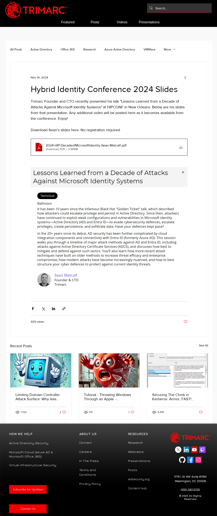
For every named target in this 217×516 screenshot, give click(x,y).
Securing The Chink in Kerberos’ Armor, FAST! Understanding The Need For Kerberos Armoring (176, 397)
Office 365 (68, 49)
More (167, 49)
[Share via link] (64, 309)
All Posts (16, 49)
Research (89, 49)
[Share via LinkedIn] (53, 309)
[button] (28, 489)
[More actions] (185, 77)
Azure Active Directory (119, 49)
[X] (178, 449)
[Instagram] (198, 460)
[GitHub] (182, 460)
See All (203, 345)
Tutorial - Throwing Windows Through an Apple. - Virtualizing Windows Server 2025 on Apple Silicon (107, 397)
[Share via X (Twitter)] (43, 309)
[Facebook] (190, 460)
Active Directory (41, 49)
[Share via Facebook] (33, 309)
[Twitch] (202, 449)
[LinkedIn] (186, 449)
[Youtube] (194, 449)
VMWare (149, 49)
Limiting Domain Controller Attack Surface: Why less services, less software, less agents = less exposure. (38, 397)
